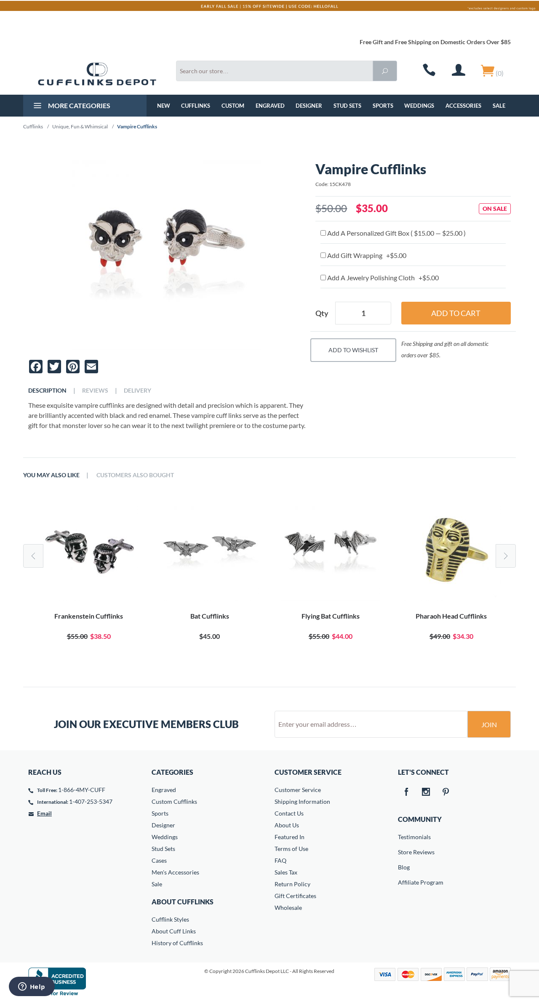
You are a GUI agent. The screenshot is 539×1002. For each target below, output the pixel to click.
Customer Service (298, 789)
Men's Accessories (175, 872)
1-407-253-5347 (90, 801)
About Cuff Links (174, 931)
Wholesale (288, 907)
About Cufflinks (182, 902)
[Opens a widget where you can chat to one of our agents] (31, 987)
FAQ (280, 860)
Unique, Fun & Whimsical (80, 126)
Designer (309, 105)
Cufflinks (195, 105)
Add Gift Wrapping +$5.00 (366, 255)
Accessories (463, 105)
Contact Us (289, 813)
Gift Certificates (295, 895)
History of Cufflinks (177, 942)
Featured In (289, 836)
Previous (33, 556)
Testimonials (404, 836)
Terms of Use (291, 848)
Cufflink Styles (170, 919)
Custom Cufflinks (174, 801)
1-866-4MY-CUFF (81, 789)
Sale (499, 105)
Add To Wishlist (353, 349)
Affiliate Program (404, 882)
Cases (159, 860)
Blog (404, 867)
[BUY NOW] (88, 552)
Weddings (419, 105)
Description (47, 390)
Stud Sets (347, 105)
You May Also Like (51, 475)
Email (44, 813)
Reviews (95, 390)
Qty (321, 313)
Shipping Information (302, 801)
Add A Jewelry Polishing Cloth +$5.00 (382, 278)
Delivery (137, 390)
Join (489, 724)
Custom (232, 105)
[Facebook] (406, 792)
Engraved (270, 105)
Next (506, 556)
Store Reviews (404, 852)
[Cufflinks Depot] (97, 74)
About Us (287, 825)
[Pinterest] (446, 792)
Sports (383, 105)
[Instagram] (426, 792)
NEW (163, 105)
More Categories (78, 105)
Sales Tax (286, 872)
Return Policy (292, 884)
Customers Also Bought (135, 475)
